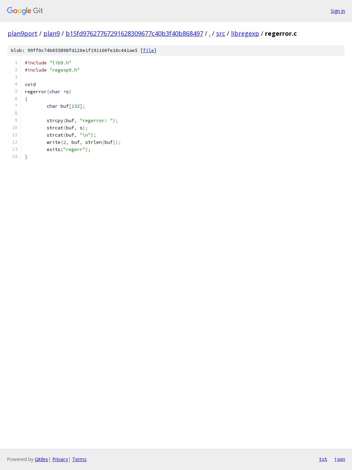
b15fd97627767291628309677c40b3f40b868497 (134, 33)
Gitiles (41, 459)
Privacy (60, 459)
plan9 (51, 33)
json (339, 459)
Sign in (338, 11)
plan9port (22, 33)
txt (323, 459)
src (220, 33)
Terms (79, 459)
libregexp (245, 33)
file (148, 50)
